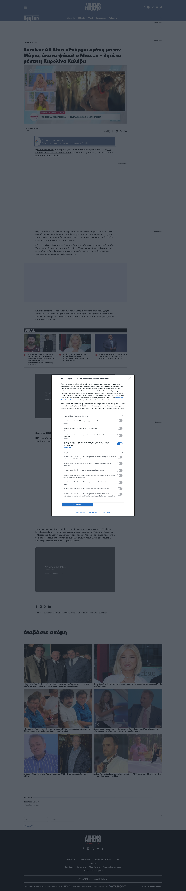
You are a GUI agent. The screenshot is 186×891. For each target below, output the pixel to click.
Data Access (93, 512)
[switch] (119, 420)
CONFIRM (77, 504)
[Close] (130, 379)
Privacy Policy (105, 512)
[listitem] (93, 416)
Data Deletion (80, 512)
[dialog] (93, 445)
